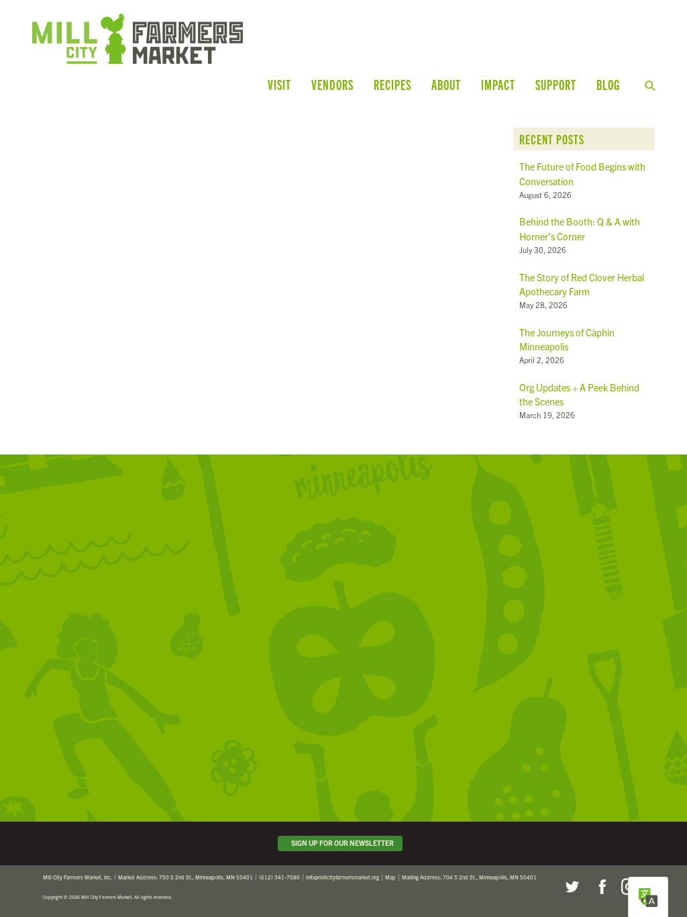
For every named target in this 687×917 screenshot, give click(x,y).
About (446, 84)
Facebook (600, 887)
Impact (498, 84)
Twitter (571, 887)
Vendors (332, 84)
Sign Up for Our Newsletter (341, 842)
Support (555, 84)
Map (390, 877)
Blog (608, 84)
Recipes (392, 84)
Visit (279, 84)
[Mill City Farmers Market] (204, 38)
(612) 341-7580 (279, 877)
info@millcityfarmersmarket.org (342, 877)
